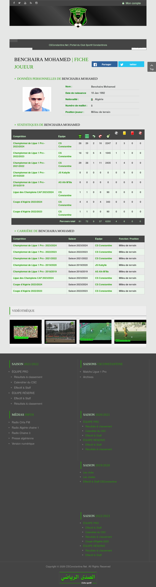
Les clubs (88, 472)
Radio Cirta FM (21, 422)
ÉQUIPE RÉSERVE (23, 393)
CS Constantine (65, 144)
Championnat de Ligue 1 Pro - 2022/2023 (29, 154)
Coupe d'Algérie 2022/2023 (27, 211)
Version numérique (23, 443)
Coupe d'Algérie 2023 (97, 541)
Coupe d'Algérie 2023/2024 (27, 201)
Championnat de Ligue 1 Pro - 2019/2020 (29, 174)
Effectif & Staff (22, 387)
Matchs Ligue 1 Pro (95, 371)
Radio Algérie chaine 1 (25, 427)
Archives (88, 377)
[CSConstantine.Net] (78, 17)
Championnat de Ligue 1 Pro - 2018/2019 (29, 183)
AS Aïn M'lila (65, 182)
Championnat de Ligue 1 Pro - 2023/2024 (29, 144)
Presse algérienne (23, 438)
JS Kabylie (64, 172)
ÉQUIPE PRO (20, 371)
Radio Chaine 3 (21, 433)
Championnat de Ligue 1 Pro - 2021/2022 (29, 164)
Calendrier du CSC (25, 382)
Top (152, 69)
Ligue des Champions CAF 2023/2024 (33, 192)
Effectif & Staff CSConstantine (100, 481)
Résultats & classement (28, 377)
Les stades (89, 477)
